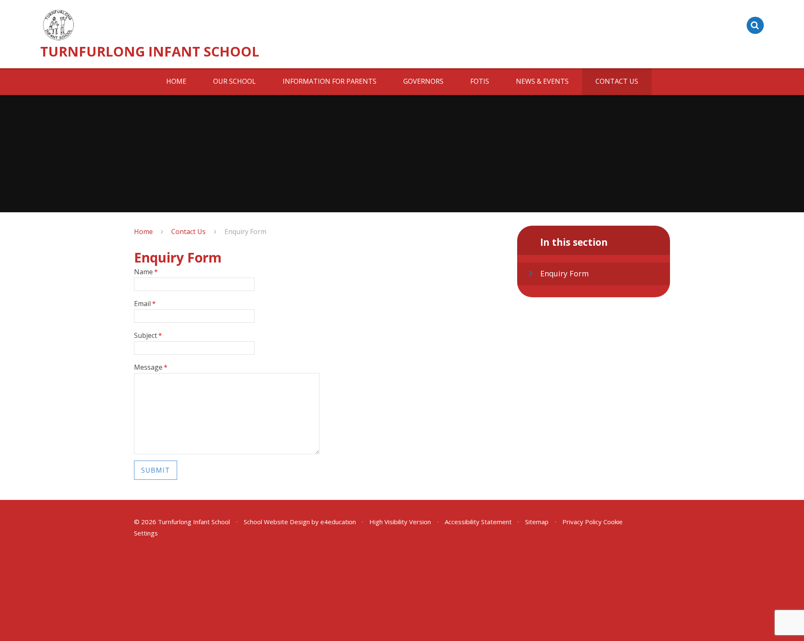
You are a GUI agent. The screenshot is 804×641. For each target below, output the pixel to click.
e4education (338, 521)
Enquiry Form (245, 231)
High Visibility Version (400, 521)
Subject (148, 335)
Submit (155, 470)
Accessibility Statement (478, 521)
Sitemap (537, 521)
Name (146, 271)
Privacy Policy (582, 521)
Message (151, 367)
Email (145, 303)
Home (143, 231)
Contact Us (188, 231)
